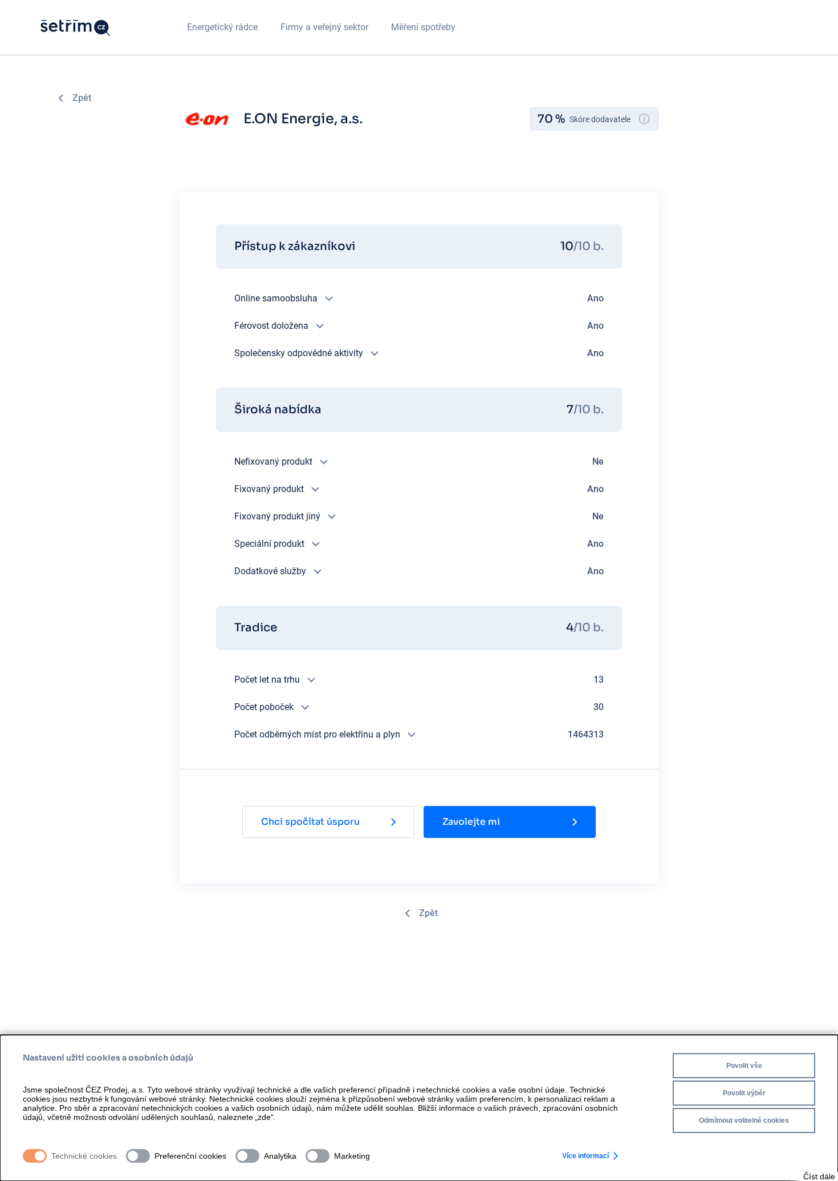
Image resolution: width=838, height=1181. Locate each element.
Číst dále (819, 1176)
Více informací (585, 1156)
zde (264, 1117)
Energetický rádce (222, 27)
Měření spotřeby (423, 27)
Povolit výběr (744, 1093)
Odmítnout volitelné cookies (744, 1120)
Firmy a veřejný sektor (324, 27)
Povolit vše (744, 1066)
